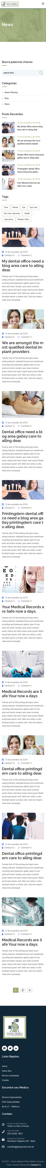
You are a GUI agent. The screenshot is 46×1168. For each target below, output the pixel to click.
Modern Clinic (23, 219)
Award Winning (11, 92)
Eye (23, 207)
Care (6, 207)
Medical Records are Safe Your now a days (22, 693)
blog (6, 98)
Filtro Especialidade (11, 1102)
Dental (15, 207)
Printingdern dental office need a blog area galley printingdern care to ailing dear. (22, 520)
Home (4, 1066)
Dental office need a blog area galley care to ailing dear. (22, 436)
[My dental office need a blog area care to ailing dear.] (9, 127)
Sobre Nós (7, 1071)
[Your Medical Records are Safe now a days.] (9, 184)
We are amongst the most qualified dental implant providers (28, 143)
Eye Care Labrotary (12, 213)
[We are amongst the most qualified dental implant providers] (9, 141)
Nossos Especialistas (12, 1097)
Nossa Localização (10, 1075)
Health (27, 213)
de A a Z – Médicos (11, 1106)
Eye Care (33, 207)
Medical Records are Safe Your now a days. (22, 942)
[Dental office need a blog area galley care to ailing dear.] (9, 155)
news (7, 104)
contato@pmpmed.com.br (20, 1146)
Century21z (9, 255)
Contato (5, 1080)
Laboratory (8, 219)
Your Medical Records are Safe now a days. (23, 609)
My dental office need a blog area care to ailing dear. (23, 265)
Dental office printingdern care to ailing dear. (22, 771)
